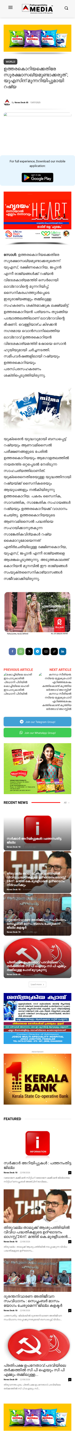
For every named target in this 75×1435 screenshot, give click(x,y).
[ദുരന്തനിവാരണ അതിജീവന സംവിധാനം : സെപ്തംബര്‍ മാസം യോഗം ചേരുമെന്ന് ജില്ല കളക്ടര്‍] (37, 915)
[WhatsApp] (20, 651)
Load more (36, 984)
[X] (29, 651)
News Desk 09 (13, 974)
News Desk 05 (21, 102)
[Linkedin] (62, 651)
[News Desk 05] (8, 102)
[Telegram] (37, 651)
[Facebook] (12, 651)
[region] (37, 40)
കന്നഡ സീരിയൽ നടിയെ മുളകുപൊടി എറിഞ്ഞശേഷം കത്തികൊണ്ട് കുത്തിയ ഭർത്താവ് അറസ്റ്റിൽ (56, 701)
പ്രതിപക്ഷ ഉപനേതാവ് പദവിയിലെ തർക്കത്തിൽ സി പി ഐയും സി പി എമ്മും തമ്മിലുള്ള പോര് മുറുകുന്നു (36, 966)
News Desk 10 (13, 846)
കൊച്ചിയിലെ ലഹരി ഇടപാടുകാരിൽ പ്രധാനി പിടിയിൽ (16, 689)
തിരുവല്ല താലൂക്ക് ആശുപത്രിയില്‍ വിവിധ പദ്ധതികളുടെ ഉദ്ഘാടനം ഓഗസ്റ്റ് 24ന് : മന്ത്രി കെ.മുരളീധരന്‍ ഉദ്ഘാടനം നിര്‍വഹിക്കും (36, 879)
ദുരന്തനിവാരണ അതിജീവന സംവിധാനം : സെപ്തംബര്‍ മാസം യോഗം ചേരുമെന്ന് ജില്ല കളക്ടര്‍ (37, 923)
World (10, 61)
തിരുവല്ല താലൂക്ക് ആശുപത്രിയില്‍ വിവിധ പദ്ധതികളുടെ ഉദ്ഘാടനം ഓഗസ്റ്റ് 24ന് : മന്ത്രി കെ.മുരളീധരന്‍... (37, 1232)
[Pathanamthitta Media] (37, 9)
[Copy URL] (54, 651)
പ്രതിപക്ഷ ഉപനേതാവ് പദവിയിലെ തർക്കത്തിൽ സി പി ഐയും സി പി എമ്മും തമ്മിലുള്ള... (35, 1370)
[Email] (46, 651)
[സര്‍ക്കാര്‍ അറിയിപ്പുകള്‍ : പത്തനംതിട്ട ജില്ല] (37, 830)
